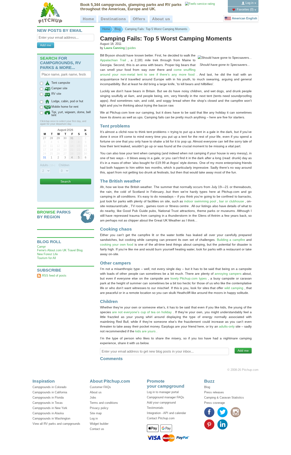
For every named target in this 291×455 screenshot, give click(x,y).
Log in (249, 3)
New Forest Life (47, 254)
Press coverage (214, 402)
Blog (207, 387)
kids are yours (145, 331)
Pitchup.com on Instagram (236, 412)
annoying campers (229, 273)
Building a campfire (231, 239)
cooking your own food (117, 244)
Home (88, 19)
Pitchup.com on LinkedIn (222, 424)
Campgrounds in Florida (48, 397)
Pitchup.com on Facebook (209, 412)
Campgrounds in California (50, 392)
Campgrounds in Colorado (49, 387)
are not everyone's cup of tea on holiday (142, 312)
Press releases (214, 392)
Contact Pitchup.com (161, 418)
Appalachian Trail (114, 60)
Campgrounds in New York (50, 408)
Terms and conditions (104, 402)
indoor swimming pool (200, 201)
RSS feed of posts (54, 275)
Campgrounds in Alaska (48, 413)
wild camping (234, 288)
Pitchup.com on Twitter (222, 412)
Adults (47, 165)
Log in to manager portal (163, 392)
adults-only (227, 326)
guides (131, 48)
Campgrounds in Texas (48, 402)
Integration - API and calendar (166, 413)
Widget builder (99, 423)
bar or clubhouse (232, 201)
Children (64, 165)
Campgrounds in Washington (51, 418)
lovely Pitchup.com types (189, 278)
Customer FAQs (100, 387)
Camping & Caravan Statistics (224, 397)
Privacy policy (99, 408)
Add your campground (161, 402)
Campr (41, 246)
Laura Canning (114, 48)
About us (161, 19)
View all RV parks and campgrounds (56, 423)
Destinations (113, 19)
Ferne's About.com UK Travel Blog (60, 250)
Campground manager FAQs (165, 397)
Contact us (97, 429)
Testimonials (155, 407)
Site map (96, 413)
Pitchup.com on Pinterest (209, 424)
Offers (139, 19)
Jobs (93, 397)
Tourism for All (46, 258)
